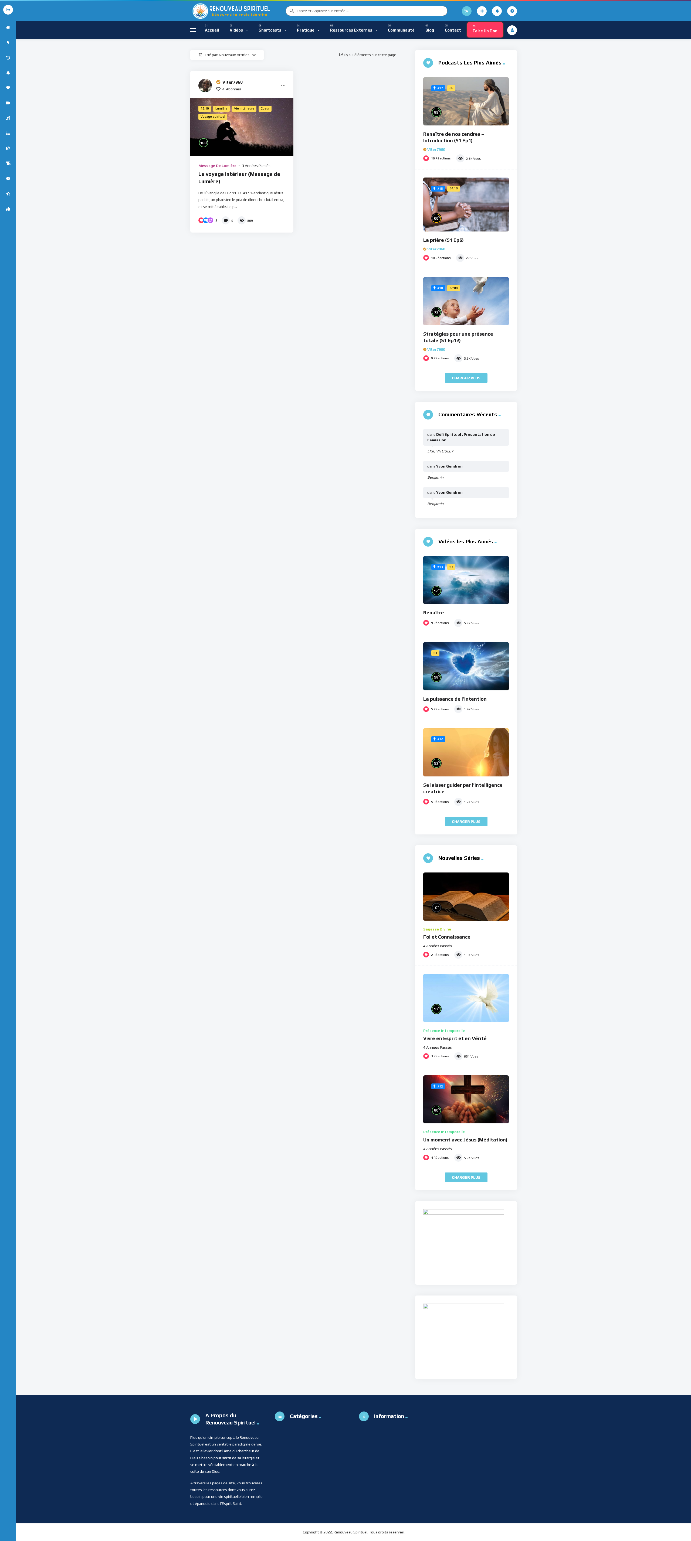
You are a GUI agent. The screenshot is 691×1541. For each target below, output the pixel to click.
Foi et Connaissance (446, 937)
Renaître (433, 612)
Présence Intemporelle (444, 1030)
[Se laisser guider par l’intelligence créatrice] (466, 752)
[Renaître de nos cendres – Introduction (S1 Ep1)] (466, 101)
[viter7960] (205, 85)
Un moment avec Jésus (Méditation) (465, 1140)
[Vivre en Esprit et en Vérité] (466, 998)
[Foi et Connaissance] (466, 896)
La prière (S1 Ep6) (443, 240)
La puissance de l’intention (455, 699)
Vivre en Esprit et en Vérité (455, 1038)
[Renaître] (466, 580)
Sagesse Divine (437, 929)
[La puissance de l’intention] (466, 666)
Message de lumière (217, 165)
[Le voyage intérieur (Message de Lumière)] (241, 127)
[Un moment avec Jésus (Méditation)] (466, 1099)
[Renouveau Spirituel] (230, 11)
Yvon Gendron (449, 466)
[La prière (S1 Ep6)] (466, 204)
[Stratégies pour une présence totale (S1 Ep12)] (466, 301)
